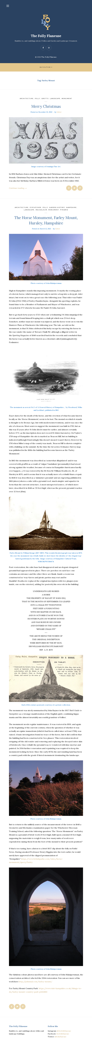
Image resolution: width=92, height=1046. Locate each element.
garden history (57, 207)
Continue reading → (18, 188)
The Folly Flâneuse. (49, 57)
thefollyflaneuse (62, 1034)
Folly (37, 98)
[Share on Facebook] (68, 188)
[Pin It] (80, 188)
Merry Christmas (46, 106)
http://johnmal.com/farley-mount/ (35, 981)
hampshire (71, 207)
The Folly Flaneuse (46, 36)
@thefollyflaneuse (64, 1031)
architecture (27, 98)
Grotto (45, 98)
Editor (59, 112)
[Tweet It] (74, 188)
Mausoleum (41, 210)
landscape (55, 98)
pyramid (64, 210)
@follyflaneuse (60, 1037)
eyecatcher (35, 207)
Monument (67, 98)
